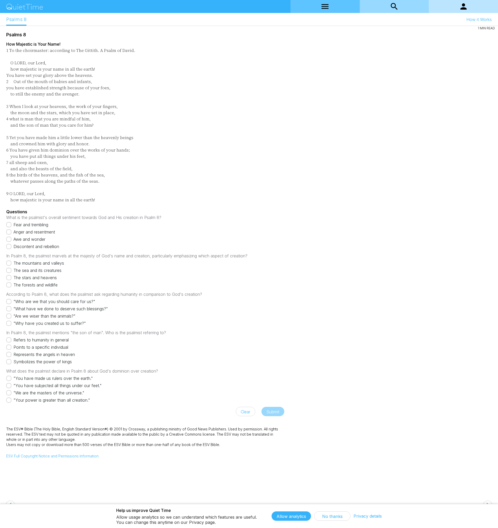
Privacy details (368, 516)
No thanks (332, 516)
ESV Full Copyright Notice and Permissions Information (52, 456)
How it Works (479, 19)
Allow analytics (291, 516)
